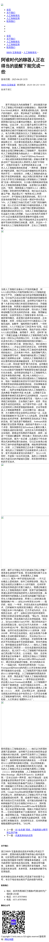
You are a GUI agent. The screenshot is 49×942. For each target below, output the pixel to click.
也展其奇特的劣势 (24, 835)
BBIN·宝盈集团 (14, 52)
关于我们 (11, 12)
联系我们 (11, 21)
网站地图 (9, 939)
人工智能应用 (13, 18)
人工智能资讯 (13, 15)
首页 (9, 10)
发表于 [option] (6, 89)
